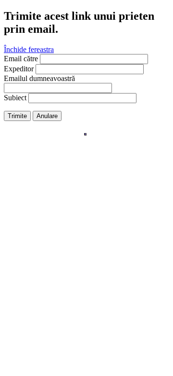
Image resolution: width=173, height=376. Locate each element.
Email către (21, 58)
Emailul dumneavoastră (39, 78)
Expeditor (19, 69)
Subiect (15, 98)
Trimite (17, 116)
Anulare (47, 116)
